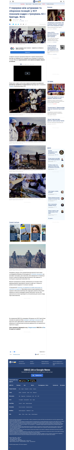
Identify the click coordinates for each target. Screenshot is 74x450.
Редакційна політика (16, 354)
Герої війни (22, 4)
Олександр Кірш (51, 207)
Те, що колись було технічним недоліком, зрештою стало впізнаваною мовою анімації (53, 39)
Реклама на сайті (22, 363)
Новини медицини (22, 410)
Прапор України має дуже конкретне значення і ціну (54, 198)
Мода (29, 414)
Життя (32, 385)
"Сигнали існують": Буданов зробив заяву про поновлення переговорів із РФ (56, 109)
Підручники (23, 396)
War (20, 19)
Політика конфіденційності (57, 361)
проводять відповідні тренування (32, 320)
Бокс (31, 392)
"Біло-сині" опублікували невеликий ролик (55, 122)
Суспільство (55, 385)
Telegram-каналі (32, 327)
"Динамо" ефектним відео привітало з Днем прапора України (55, 120)
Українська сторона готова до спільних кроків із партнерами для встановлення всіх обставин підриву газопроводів (55, 101)
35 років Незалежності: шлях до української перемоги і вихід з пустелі (52, 152)
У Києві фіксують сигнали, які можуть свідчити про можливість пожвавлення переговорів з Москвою (54, 113)
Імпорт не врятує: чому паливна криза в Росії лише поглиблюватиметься (53, 212)
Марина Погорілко (16, 19)
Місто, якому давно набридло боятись (52, 205)
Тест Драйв (21, 399)
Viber (44, 327)
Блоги (47, 385)
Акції (31, 399)
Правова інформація (45, 361)
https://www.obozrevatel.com (47, 419)
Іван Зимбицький (51, 194)
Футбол (20, 392)
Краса (26, 414)
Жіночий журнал (34, 414)
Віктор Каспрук (50, 161)
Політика (18, 385)
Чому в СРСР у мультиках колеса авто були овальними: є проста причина (53, 34)
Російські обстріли (50, 4)
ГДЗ (19, 396)
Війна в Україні (28, 4)
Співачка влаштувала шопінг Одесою (54, 27)
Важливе (49, 7)
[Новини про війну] (37, 354)
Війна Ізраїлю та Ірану (37, 4)
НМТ (38, 396)
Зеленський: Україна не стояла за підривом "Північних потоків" (55, 97)
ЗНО (35, 396)
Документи (32, 363)
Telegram (11, 86)
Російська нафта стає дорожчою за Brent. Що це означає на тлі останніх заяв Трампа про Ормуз (54, 166)
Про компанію (21, 361)
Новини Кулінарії (29, 403)
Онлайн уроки (28, 396)
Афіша (20, 414)
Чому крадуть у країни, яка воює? (53, 192)
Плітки (23, 414)
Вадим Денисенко (51, 169)
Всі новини (62, 385)
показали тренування (36, 274)
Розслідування (41, 385)
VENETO (43, 4)
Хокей (28, 392)
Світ (25, 385)
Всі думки (50, 218)
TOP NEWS (50, 81)
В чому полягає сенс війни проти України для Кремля (54, 159)
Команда (31, 361)
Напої (24, 403)
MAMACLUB (28, 410)
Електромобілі (26, 399)
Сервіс (34, 399)
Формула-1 (35, 392)
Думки (49, 148)
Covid (32, 410)
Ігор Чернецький (51, 200)
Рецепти (20, 403)
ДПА (33, 396)
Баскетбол (24, 392)
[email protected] (22, 441)
